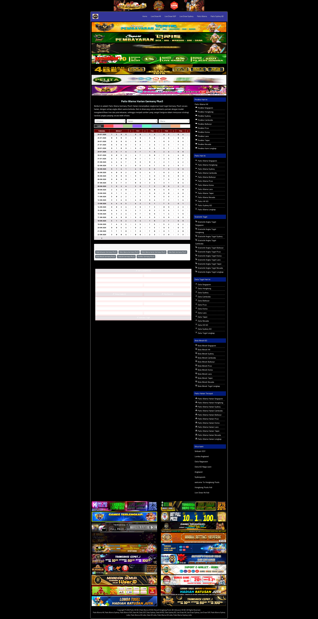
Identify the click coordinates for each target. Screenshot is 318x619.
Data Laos (202, 312)
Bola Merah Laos (204, 373)
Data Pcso (202, 304)
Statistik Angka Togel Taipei (209, 263)
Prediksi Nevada (204, 144)
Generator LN (120, 275)
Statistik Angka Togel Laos (209, 259)
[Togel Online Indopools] (193, 580)
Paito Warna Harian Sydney (209, 406)
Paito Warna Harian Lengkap (209, 439)
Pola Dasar (144, 299)
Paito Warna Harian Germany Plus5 (142, 101)
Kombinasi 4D (120, 313)
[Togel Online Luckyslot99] (193, 516)
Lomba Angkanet (202, 456)
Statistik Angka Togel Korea (209, 255)
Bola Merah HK (203, 349)
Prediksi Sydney (204, 115)
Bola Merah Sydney (205, 353)
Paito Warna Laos (205, 189)
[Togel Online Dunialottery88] (193, 537)
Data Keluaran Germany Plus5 (106, 252)
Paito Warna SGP (126, 612)
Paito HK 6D (202, 201)
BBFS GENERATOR (144, 270)
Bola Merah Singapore (206, 345)
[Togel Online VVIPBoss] (159, 27)
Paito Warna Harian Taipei (208, 430)
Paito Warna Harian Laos (208, 426)
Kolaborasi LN (168, 313)
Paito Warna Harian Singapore (210, 398)
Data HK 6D (202, 324)
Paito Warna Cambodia (207, 172)
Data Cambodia (204, 296)
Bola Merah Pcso (204, 365)
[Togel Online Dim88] (159, 37)
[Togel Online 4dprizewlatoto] (124, 580)
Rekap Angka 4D (120, 294)
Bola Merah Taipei (205, 378)
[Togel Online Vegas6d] (124, 537)
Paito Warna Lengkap (206, 209)
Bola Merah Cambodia (206, 357)
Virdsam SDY (200, 451)
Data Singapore (204, 284)
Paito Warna (202, 16)
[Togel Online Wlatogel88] (124, 569)
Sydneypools (200, 477)
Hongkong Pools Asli (203, 487)
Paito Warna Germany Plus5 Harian (123, 105)
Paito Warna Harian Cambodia (210, 410)
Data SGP (142, 612)
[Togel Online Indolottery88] (193, 558)
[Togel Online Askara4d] (124, 548)
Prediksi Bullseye (204, 123)
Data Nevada (203, 320)
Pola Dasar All (168, 294)
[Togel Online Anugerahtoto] (193, 548)
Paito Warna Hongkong (207, 164)
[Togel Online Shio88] (193, 590)
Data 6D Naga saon (203, 466)
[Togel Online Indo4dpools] (124, 601)
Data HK (135, 612)
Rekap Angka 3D (168, 284)
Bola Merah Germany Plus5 (105, 256)
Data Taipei (202, 316)
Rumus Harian (168, 275)
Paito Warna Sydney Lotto (182, 615)
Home (144, 16)
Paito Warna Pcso (205, 181)
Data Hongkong (204, 288)
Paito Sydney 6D (217, 16)
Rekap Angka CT (120, 284)
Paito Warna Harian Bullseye (209, 414)
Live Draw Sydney (186, 16)
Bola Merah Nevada (205, 381)
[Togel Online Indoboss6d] (193, 506)
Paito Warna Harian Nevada (209, 435)
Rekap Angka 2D (144, 289)
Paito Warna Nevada (206, 197)
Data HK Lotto (152, 615)
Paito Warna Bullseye (206, 177)
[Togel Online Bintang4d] (124, 558)
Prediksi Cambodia (205, 120)
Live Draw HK (156, 16)
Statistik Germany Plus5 (126, 256)
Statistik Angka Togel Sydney (210, 236)
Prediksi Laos (203, 136)
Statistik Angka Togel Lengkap (210, 271)
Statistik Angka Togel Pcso (209, 251)
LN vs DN (144, 308)
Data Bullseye (203, 300)
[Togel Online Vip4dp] (193, 527)
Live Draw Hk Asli (202, 492)
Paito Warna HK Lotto (138, 615)
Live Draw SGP (170, 16)
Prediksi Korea (203, 132)
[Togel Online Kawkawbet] (124, 527)
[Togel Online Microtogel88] (124, 506)
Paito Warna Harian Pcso (208, 418)
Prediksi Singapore (205, 107)
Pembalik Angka (120, 303)
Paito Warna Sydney (206, 168)
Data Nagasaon (201, 461)
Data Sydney (203, 292)
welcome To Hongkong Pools (207, 482)
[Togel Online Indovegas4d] (193, 601)
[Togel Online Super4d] (159, 48)
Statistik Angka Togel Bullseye (210, 247)
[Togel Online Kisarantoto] (159, 69)
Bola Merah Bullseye (206, 361)
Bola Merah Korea (205, 369)
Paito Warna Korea (205, 185)
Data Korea (202, 308)
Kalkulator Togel (144, 317)
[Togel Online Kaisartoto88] (124, 590)
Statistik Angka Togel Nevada (210, 267)
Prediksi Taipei (203, 140)
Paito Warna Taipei (205, 193)
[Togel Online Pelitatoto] (159, 79)
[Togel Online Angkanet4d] (193, 569)
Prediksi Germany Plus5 (146, 256)
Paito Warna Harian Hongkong (210, 402)
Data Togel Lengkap (206, 333)
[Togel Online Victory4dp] (124, 516)
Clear (99, 126)
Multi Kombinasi (168, 303)
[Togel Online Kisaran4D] (159, 58)
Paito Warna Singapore (207, 160)
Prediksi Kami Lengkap (206, 148)
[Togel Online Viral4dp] (159, 90)
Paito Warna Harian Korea (208, 422)
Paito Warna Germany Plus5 (129, 252)
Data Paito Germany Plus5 (177, 252)
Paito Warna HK (201, 104)
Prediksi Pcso (203, 128)
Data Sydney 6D (204, 328)
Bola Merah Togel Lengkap (208, 386)
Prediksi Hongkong (205, 111)
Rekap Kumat (144, 280)
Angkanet (199, 471)
